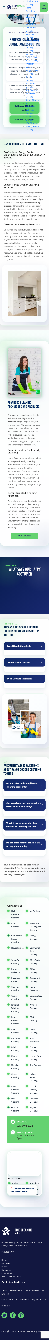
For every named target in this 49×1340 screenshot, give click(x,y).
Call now (44, 7)
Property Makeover (15, 971)
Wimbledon (17, 1189)
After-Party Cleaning (35, 962)
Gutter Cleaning (15, 997)
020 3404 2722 (25, 1125)
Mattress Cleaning (15, 1058)
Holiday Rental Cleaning (33, 1077)
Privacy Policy (7, 1273)
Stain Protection (34, 1040)
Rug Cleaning (31, 90)
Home (4, 1260)
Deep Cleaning (15, 1100)
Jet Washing (31, 24)
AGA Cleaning (32, 123)
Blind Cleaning (15, 1049)
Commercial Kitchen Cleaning (16, 939)
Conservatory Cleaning (36, 997)
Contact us (6, 1270)
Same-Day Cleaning (15, 962)
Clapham (34, 1194)
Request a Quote (24, 119)
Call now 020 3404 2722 (24, 108)
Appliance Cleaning (15, 1040)
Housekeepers (32, 14)
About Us (5, 1263)
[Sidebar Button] (4, 7)
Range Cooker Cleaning (15, 1020)
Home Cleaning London (33, 1331)
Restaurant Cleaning (35, 980)
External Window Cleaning (15, 1008)
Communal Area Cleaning (35, 951)
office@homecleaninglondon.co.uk (31, 1299)
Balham (15, 1183)
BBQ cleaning (33, 1019)
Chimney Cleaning (15, 989)
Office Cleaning (32, 40)
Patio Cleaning (32, 60)
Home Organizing (35, 989)
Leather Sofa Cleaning (35, 1058)
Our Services (24, 535)
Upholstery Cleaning (16, 1067)
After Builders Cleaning (15, 1089)
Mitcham (34, 1189)
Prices (4, 1266)
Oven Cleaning (32, 57)
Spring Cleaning (33, 100)
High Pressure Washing (15, 914)
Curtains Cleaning (33, 1049)
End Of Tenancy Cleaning (33, 1089)
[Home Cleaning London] (16, 7)
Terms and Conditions (11, 1276)
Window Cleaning (33, 1006)
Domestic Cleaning (34, 1100)
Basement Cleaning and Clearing (35, 926)
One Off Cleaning (15, 1109)
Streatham (34, 1183)
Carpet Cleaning (15, 1076)
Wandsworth (17, 1194)
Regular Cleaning (33, 1109)
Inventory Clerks (15, 980)
